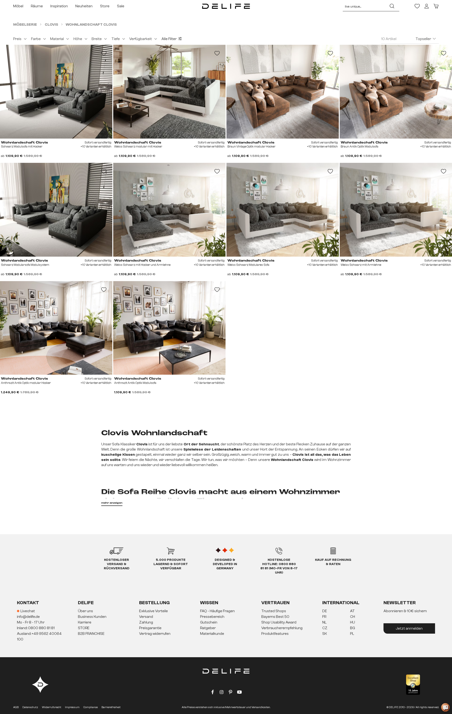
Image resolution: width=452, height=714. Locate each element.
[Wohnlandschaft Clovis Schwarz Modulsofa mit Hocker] (56, 92)
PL (352, 634)
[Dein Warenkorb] (436, 6)
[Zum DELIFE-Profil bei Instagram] (221, 693)
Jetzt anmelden (409, 628)
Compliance (90, 707)
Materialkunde (212, 634)
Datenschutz (30, 707)
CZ (324, 628)
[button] (226, 622)
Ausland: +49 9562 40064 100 (39, 636)
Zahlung (146, 622)
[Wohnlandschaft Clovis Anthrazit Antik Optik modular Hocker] (56, 328)
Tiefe (115, 39)
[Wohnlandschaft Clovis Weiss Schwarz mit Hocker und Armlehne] (169, 210)
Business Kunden (92, 617)
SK (324, 634)
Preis (17, 39)
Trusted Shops (273, 611)
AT (352, 611)
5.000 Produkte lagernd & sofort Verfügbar (170, 564)
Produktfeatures (275, 634)
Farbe (36, 39)
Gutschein (208, 622)
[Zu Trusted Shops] (413, 684)
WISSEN (209, 602)
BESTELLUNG (154, 602)
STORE (83, 628)
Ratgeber (208, 628)
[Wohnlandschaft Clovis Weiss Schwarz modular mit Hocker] (169, 92)
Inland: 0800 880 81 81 (36, 628)
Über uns (85, 611)
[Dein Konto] (426, 6)
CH (352, 617)
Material (57, 39)
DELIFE (86, 602)
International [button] (340, 602)
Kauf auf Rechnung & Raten (333, 562)
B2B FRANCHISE (91, 634)
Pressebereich (212, 617)
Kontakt (28, 602)
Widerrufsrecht (51, 707)
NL (324, 622)
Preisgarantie (150, 628)
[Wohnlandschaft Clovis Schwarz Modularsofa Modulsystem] (56, 210)
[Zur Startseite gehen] (226, 6)
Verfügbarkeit (140, 39)
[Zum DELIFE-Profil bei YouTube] (239, 693)
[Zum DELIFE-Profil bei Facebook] (212, 693)
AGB (16, 707)
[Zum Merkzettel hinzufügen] (103, 53)
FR (324, 617)
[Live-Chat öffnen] (445, 707)
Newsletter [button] (399, 602)
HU (352, 622)
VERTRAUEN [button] (275, 602)
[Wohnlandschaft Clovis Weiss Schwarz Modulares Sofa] (282, 210)
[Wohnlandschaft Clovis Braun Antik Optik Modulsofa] (396, 92)
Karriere (84, 622)
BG (352, 628)
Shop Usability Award (278, 622)
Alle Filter (169, 39)
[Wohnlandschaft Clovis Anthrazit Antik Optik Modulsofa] (169, 328)
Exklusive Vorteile (153, 611)
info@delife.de (28, 617)
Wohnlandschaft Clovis (24, 142)
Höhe (77, 39)
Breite (97, 39)
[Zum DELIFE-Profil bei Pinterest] (230, 693)
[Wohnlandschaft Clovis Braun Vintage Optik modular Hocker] (282, 92)
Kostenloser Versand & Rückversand (116, 564)
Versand (146, 617)
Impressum (72, 707)
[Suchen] (392, 6)
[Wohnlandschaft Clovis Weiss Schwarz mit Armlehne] (396, 210)
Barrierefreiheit (111, 707)
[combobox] (364, 6)
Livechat (27, 611)
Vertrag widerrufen (154, 634)
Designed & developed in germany (225, 564)
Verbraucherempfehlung (282, 628)
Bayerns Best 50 (275, 617)
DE (324, 611)
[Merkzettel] (417, 6)
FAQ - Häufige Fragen (217, 611)
